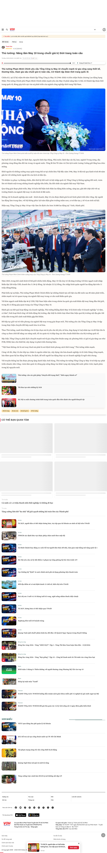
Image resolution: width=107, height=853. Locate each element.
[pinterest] (29, 807)
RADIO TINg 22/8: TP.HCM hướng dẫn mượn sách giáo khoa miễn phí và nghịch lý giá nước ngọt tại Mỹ (58, 694)
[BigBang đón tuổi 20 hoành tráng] (9, 621)
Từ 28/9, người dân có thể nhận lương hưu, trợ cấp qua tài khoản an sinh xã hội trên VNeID (54, 523)
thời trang (6, 411)
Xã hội (21, 42)
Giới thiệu (4, 836)
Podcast (20, 690)
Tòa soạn (30, 797)
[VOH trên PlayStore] (33, 815)
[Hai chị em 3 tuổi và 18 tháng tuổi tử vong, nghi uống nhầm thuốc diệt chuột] (9, 596)
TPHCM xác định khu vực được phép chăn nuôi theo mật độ (41, 535)
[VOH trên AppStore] (20, 815)
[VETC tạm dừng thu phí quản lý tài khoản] (9, 726)
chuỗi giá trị (25, 411)
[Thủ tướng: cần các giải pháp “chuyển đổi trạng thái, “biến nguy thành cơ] (9, 378)
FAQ (52, 800)
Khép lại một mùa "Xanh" (28, 681)
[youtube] (20, 807)
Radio (19, 666)
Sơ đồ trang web (7, 839)
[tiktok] (25, 807)
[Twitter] (48, 807)
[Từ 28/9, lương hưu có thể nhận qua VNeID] (9, 608)
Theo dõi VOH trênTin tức (30, 58)
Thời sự (14, 42)
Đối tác (4, 800)
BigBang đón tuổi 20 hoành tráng (31, 621)
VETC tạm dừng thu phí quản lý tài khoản (34, 723)
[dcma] (43, 807)
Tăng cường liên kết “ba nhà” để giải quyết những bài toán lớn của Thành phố (35, 511)
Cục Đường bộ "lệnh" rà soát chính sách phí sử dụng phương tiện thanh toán (48, 572)
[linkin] (34, 807)
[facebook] (16, 807)
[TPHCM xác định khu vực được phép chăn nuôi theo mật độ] (9, 535)
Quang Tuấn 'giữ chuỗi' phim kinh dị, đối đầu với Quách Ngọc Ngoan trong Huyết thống (52, 633)
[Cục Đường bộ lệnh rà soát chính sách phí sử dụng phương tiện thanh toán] (9, 572)
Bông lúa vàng (22, 642)
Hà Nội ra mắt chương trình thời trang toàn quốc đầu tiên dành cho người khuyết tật (51, 399)
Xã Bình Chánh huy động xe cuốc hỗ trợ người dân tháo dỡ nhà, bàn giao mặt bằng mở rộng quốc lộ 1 (57, 547)
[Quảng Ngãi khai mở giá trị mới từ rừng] (9, 766)
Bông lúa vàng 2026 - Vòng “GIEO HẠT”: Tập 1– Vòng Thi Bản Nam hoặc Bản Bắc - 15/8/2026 (54, 645)
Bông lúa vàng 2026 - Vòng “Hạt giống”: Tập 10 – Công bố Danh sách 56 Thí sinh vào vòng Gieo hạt (56, 657)
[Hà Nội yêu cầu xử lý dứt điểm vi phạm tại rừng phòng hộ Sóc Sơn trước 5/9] (9, 560)
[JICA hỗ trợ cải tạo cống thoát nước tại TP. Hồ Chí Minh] (9, 739)
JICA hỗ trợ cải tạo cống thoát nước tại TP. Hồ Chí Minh (39, 736)
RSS (52, 797)
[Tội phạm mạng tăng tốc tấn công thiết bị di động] (9, 753)
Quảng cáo (5, 797)
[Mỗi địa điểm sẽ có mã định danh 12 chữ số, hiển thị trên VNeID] (9, 584)
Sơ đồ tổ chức (58, 836)
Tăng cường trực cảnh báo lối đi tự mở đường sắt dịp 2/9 (40, 776)
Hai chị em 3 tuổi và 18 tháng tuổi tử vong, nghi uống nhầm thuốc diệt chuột (48, 596)
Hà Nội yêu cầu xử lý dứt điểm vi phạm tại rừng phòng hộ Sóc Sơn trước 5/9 (47, 560)
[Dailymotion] (52, 807)
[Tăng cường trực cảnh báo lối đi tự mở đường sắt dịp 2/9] (9, 779)
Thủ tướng (35, 411)
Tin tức (6, 42)
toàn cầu (15, 411)
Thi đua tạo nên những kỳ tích (30, 387)
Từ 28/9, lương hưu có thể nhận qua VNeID (35, 608)
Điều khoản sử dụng (59, 839)
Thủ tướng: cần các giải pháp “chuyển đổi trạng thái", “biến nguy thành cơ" (47, 375)
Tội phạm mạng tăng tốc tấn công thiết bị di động (37, 750)
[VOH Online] (12, 30)
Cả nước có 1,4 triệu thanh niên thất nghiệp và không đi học (27, 502)
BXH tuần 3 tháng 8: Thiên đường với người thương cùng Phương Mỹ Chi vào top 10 (50, 669)
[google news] (39, 807)
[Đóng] (78, 843)
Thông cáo (31, 800)
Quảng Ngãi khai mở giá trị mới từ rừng (33, 763)
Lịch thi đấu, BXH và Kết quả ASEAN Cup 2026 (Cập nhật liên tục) (29, 36)
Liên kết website (76, 797)
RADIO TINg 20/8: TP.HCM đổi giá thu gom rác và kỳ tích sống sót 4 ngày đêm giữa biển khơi (54, 706)
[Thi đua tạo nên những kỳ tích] (9, 390)
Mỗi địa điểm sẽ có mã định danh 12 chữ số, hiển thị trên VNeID (43, 584)
